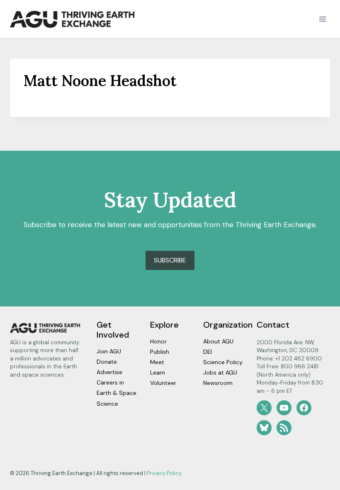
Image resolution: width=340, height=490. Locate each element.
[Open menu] (322, 19)
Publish (159, 351)
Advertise (109, 372)
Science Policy (223, 362)
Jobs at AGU (220, 372)
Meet (157, 362)
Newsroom (218, 383)
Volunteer (163, 383)
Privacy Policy (164, 473)
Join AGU (109, 351)
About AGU (218, 341)
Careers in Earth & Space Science (116, 393)
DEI (207, 351)
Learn (157, 372)
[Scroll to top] (319, 481)
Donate (107, 361)
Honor (158, 341)
